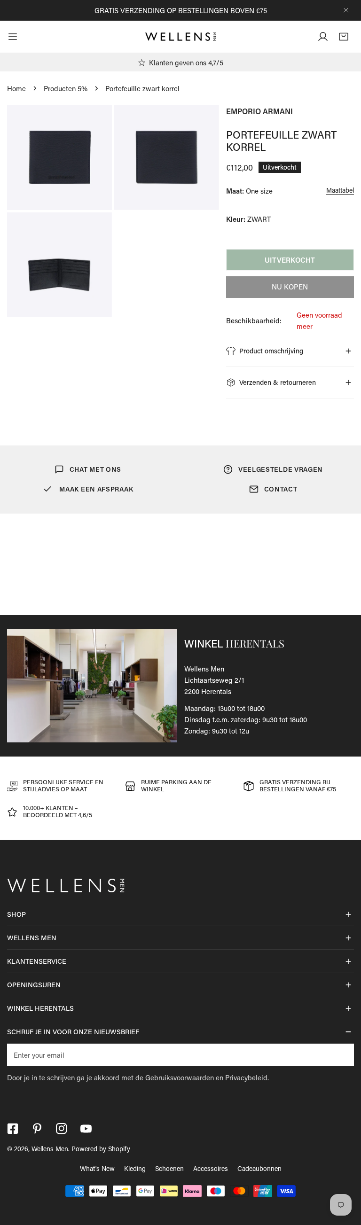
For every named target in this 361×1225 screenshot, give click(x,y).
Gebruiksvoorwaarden (179, 1077)
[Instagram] (61, 1129)
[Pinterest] (37, 1129)
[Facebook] (12, 1129)
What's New (97, 1168)
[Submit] (341, 1054)
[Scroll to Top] (344, 1175)
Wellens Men (49, 1148)
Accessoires (210, 1168)
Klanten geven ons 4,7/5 (186, 62)
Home (16, 88)
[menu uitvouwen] (12, 36)
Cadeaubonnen (259, 1168)
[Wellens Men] (180, 36)
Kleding (135, 1168)
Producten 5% (65, 88)
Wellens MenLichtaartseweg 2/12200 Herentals (214, 680)
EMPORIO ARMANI (259, 111)
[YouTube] (86, 1129)
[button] (343, 36)
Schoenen (169, 1168)
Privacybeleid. (247, 1077)
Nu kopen (290, 286)
